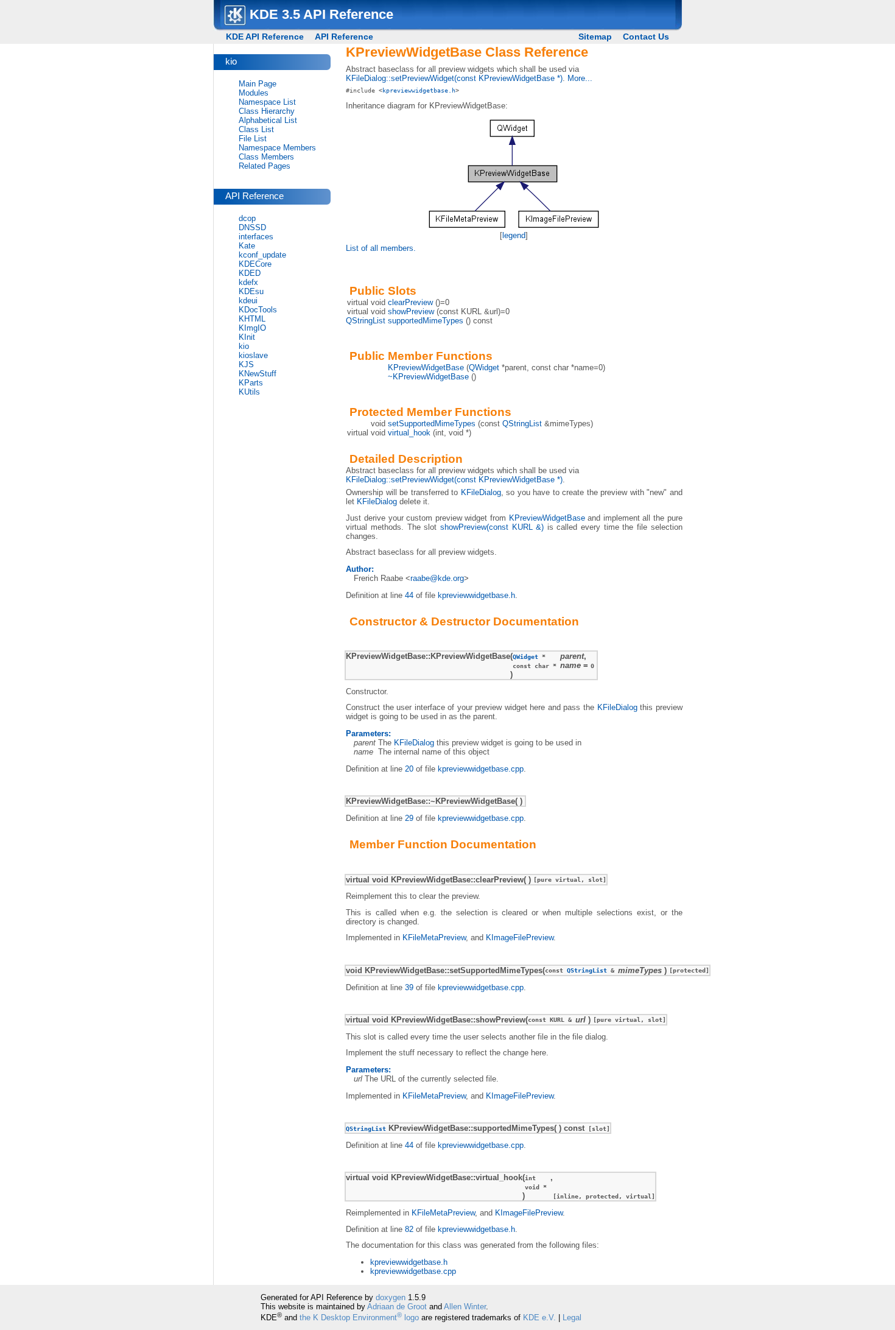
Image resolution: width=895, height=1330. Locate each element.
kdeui (248, 300)
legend (513, 235)
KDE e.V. (539, 1317)
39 (409, 987)
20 (409, 768)
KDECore (255, 264)
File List (253, 138)
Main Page (257, 83)
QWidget (484, 367)
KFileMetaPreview (434, 937)
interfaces (256, 236)
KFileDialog (481, 492)
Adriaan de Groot (397, 1306)
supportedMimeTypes (425, 320)
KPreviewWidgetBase (426, 367)
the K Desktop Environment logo (359, 1317)
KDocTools (258, 309)
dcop (247, 218)
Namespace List (267, 102)
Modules (253, 92)
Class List (256, 129)
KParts (251, 382)
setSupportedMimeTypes (432, 423)
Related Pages (264, 166)
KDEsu (251, 291)
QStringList (365, 320)
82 (409, 1229)
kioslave (253, 355)
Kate (247, 245)
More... (579, 78)
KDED (250, 273)
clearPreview (410, 302)
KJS (246, 364)
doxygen (390, 1297)
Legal (572, 1317)
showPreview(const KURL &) (492, 527)
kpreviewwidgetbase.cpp (481, 768)
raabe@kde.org (437, 578)
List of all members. (381, 248)
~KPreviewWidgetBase (428, 376)
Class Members (266, 156)
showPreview (411, 311)
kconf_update (262, 254)
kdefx (248, 282)
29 (409, 818)
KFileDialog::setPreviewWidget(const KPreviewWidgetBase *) (454, 78)
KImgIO (252, 327)
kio (244, 346)
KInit (247, 337)
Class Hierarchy (267, 111)
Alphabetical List (268, 120)
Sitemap (595, 36)
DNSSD (252, 227)
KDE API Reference (265, 36)
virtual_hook (409, 432)
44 (409, 595)
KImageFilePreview (519, 937)
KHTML (252, 318)
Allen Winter (465, 1306)
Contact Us (646, 36)
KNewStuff (257, 373)
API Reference (344, 36)
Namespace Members (277, 147)
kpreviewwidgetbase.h (418, 90)
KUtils (249, 391)
